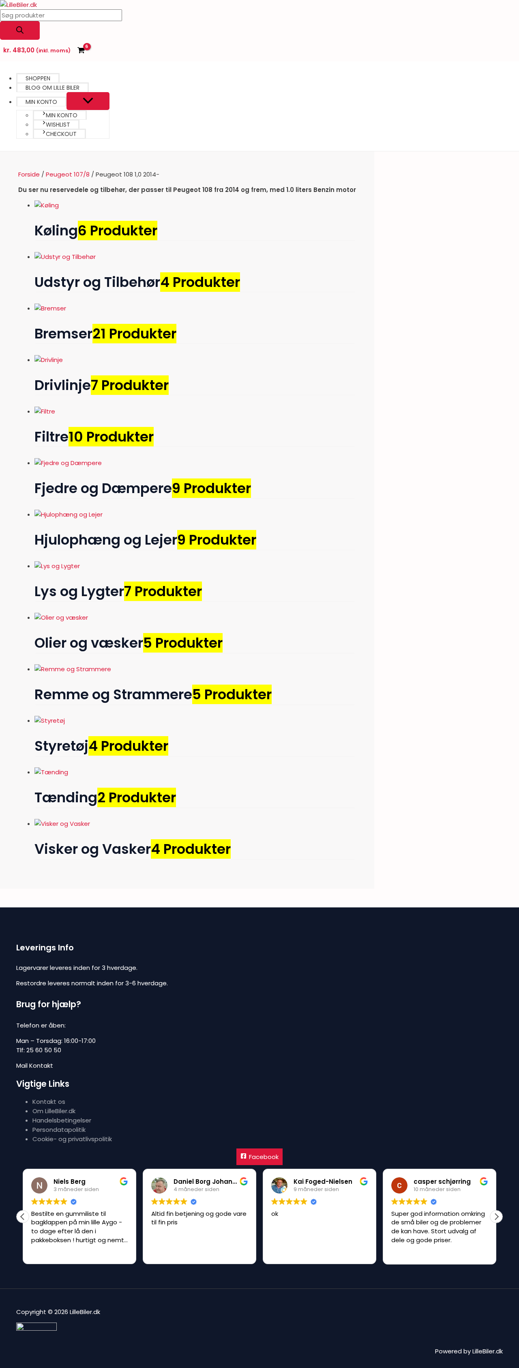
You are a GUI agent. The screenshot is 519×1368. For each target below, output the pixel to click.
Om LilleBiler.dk (53, 1111)
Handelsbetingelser (61, 1120)
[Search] (20, 30)
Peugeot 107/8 (68, 174)
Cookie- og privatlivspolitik (72, 1139)
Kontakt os (48, 1101)
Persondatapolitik (59, 1129)
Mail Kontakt (34, 1065)
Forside (29, 174)
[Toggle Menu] (87, 101)
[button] (496, 1217)
